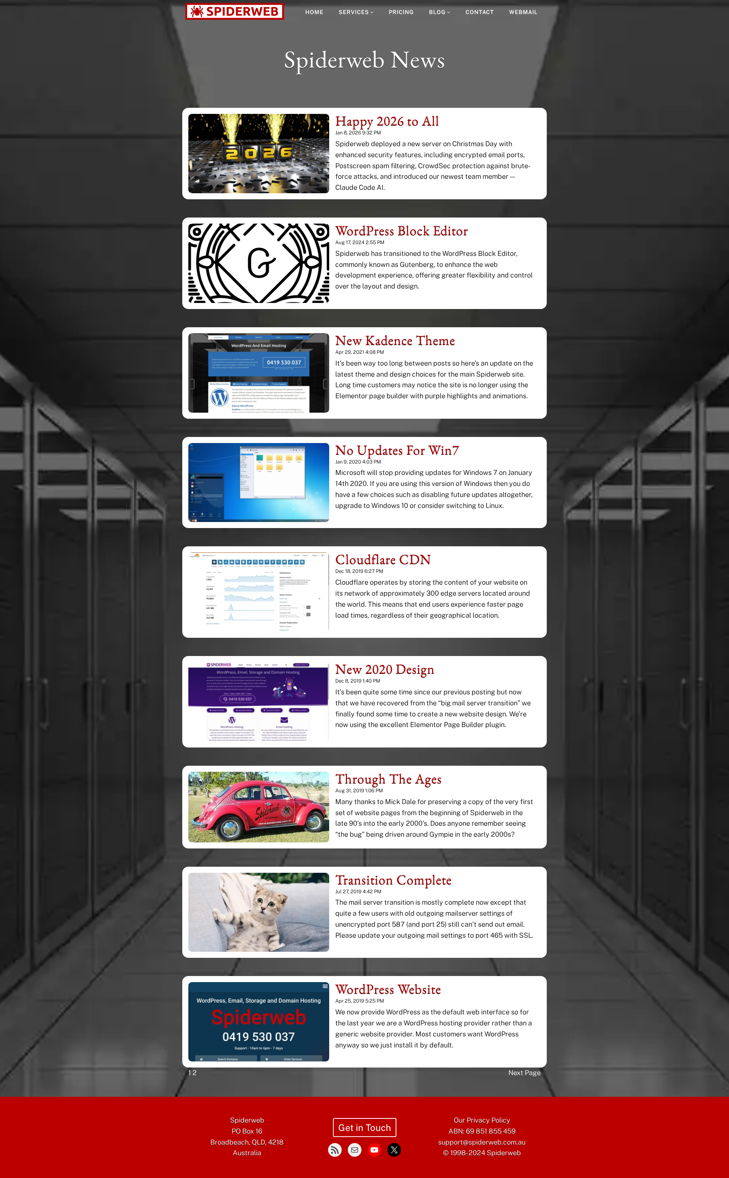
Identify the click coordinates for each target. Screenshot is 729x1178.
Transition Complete (393, 879)
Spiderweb (247, 1120)
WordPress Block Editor (401, 230)
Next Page (524, 1073)
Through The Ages (388, 778)
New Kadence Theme (395, 340)
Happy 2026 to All (387, 121)
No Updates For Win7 (397, 450)
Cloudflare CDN (383, 559)
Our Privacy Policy (482, 1120)
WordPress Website (388, 989)
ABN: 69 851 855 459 (482, 1131)
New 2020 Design (385, 669)
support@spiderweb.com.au (481, 1142)
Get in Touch (364, 1127)
